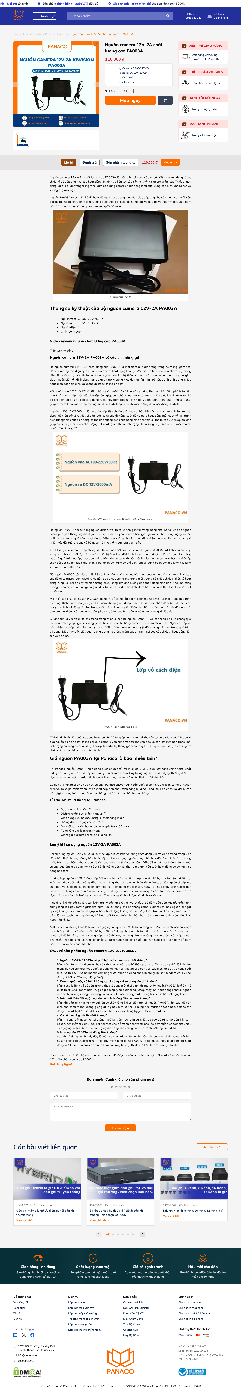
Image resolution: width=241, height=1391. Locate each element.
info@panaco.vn (27, 1355)
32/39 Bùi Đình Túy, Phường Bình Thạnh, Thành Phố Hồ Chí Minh (36, 1348)
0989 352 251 (26, 1360)
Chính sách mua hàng (191, 1307)
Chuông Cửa (130, 1329)
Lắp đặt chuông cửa (80, 1324)
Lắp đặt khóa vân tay (81, 1307)
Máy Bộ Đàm (131, 1335)
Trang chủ (20, 34)
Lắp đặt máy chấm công (82, 1313)
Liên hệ (17, 1318)
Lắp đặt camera (77, 1302)
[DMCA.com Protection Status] (27, 1376)
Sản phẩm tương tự (120, 162)
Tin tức (17, 1313)
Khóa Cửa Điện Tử (133, 1313)
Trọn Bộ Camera (132, 1324)
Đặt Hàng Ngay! (61, 1064)
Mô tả (68, 162)
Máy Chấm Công (133, 1318)
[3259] (165, 100)
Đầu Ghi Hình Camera (136, 1307)
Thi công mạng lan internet (83, 1318)
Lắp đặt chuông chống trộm (84, 1329)
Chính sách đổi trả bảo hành (194, 1313)
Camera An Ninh (133, 1302)
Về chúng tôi (20, 1302)
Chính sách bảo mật (190, 1302)
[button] (108, 1234)
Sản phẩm (36, 34)
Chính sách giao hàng (191, 1318)
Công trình (19, 1307)
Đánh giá (90, 162)
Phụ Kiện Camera (56, 34)
